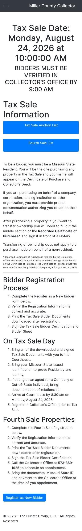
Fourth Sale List (41, 143)
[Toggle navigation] (6, 6)
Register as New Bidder (24, 497)
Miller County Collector (52, 5)
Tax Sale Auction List (41, 125)
